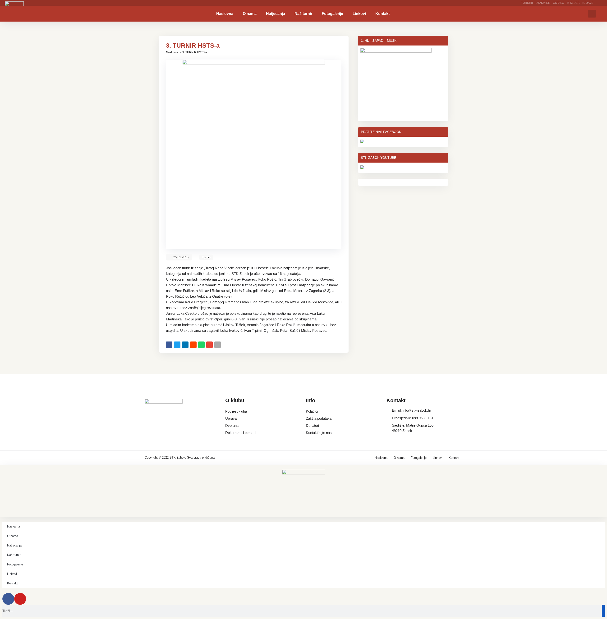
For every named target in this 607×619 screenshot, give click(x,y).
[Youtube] (20, 599)
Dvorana (232, 425)
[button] (592, 14)
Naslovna (224, 14)
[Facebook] (8, 599)
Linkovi (359, 14)
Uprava (231, 418)
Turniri (527, 3)
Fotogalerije (332, 14)
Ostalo (558, 3)
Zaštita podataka (318, 418)
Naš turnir (303, 14)
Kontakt (382, 14)
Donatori (312, 425)
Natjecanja (275, 14)
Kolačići (312, 411)
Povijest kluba (236, 411)
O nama (250, 14)
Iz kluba (573, 3)
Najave (587, 3)
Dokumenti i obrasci (240, 433)
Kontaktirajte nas (319, 433)
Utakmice (543, 3)
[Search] (603, 611)
